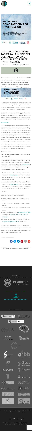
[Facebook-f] (18, 419)
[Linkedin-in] (10, 419)
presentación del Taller (24, 212)
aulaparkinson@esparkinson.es (10, 221)
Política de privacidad (21, 424)
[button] (11, 241)
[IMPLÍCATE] (16, 296)
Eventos (26, 65)
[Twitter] (14, 419)
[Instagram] (21, 419)
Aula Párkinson (5, 122)
